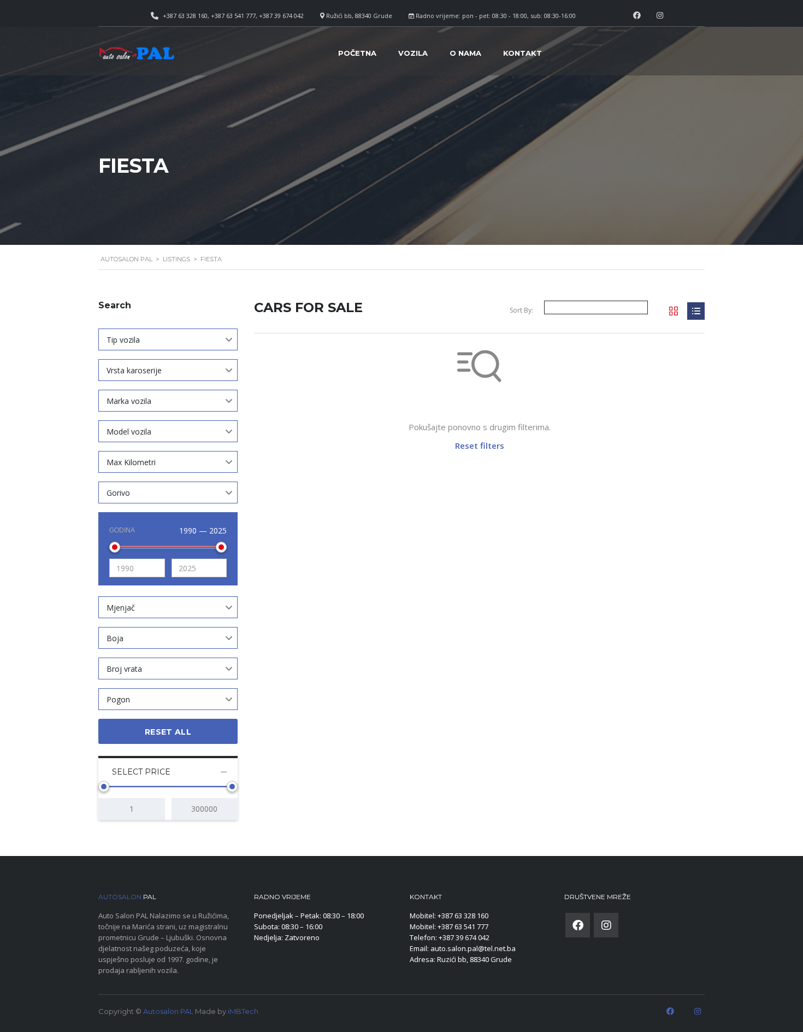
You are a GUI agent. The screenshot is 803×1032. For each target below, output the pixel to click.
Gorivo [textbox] (118, 493)
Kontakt (522, 53)
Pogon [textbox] (118, 699)
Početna (357, 53)
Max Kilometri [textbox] (131, 462)
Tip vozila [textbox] (123, 340)
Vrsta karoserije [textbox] (134, 370)
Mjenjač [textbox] (121, 607)
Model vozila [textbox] (129, 431)
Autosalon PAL (168, 1011)
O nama (465, 53)
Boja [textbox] (115, 638)
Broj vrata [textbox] (124, 669)
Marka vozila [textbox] (129, 401)
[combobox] (168, 339)
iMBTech (243, 1011)
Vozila (413, 53)
